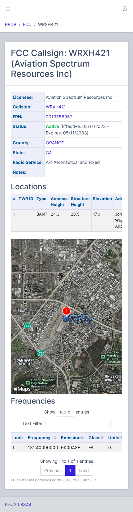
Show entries (66, 411)
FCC (27, 24)
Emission (71, 437)
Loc (16, 437)
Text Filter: (33, 423)
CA (49, 152)
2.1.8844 (23, 504)
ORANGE (55, 142)
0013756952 (59, 116)
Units (113, 437)
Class (94, 437)
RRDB (10, 24)
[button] (125, 8)
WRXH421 (56, 106)
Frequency (39, 437)
